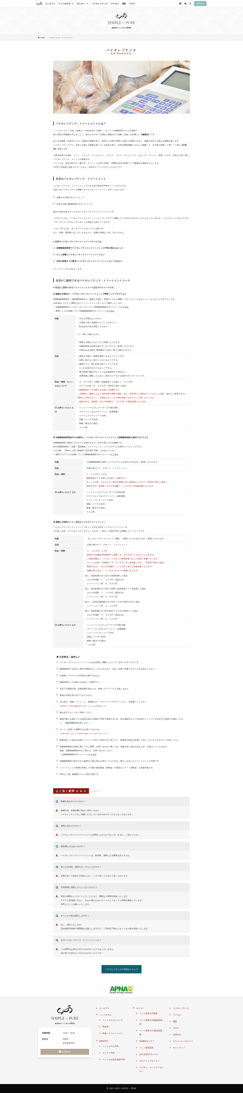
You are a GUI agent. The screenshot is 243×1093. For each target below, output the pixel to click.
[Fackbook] (180, 3)
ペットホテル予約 (111, 1046)
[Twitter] (185, 3)
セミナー (81, 3)
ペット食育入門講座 (148, 1013)
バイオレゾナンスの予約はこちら (120, 969)
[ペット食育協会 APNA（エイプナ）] (121, 989)
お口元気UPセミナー (148, 1054)
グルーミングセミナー (149, 1060)
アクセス (115, 3)
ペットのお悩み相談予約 (114, 1059)
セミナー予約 (109, 1052)
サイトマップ (179, 1047)
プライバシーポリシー (183, 1041)
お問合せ (177, 1034)
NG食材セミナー (147, 1040)
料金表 (106, 1026)
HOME (42, 37)
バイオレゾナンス (100, 3)
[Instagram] (190, 3)
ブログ (132, 3)
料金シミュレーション (113, 1033)
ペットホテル (64, 3)
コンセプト (50, 3)
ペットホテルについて (113, 1020)
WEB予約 (103, 1040)
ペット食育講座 (146, 1047)
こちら (126, 306)
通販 (124, 3)
